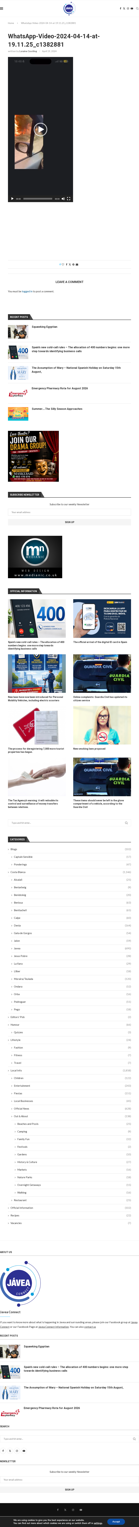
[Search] (137, 8)
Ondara (72, 986)
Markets (74, 1169)
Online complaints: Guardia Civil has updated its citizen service (100, 699)
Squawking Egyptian (44, 326)
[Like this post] (63, 264)
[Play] (12, 198)
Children (72, 1078)
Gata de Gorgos (72, 933)
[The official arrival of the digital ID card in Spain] (102, 618)
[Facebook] (120, 8)
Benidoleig (72, 894)
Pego (72, 1009)
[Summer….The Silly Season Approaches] (18, 414)
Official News (72, 1108)
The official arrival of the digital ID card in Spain (100, 642)
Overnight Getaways (74, 1184)
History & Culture (74, 1161)
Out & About (72, 1116)
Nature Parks (74, 1177)
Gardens (74, 1154)
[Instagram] (128, 8)
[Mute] (63, 198)
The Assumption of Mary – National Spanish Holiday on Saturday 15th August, (76, 369)
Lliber (72, 971)
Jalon (72, 940)
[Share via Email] (77, 264)
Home (11, 23)
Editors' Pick (71, 1017)
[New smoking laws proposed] (102, 725)
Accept (116, 1521)
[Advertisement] (69, 231)
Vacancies (71, 1223)
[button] (40, 129)
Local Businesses (72, 1100)
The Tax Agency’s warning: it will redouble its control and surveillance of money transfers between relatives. (33, 803)
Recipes (71, 1215)
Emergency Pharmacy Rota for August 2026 (60, 388)
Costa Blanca (71, 872)
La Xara (72, 963)
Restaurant (72, 1200)
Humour (71, 1024)
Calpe (72, 917)
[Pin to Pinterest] (73, 264)
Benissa (72, 902)
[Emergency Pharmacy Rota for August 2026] (18, 393)
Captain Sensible (72, 856)
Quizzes (72, 1032)
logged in (27, 291)
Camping (74, 1131)
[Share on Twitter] (70, 264)
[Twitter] (124, 8)
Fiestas (72, 1093)
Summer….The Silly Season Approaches (57, 408)
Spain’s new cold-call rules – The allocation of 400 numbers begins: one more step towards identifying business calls (36, 645)
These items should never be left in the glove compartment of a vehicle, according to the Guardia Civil (98, 803)
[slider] (37, 199)
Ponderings (72, 864)
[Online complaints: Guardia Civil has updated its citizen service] (102, 673)
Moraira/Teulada (72, 978)
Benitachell (72, 910)
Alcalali (72, 879)
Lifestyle (71, 1039)
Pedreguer (72, 1001)
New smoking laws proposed (89, 748)
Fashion (72, 1047)
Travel (72, 1062)
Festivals (74, 1146)
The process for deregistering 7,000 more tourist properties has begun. (36, 750)
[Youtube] (132, 8)
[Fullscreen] (68, 198)
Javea (72, 948)
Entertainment (72, 1085)
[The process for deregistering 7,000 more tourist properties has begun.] (37, 725)
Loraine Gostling (28, 51)
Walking (74, 1192)
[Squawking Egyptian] (18, 332)
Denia (72, 925)
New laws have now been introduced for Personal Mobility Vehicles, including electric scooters (35, 699)
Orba (72, 994)
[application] (40, 129)
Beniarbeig (72, 887)
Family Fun (74, 1139)
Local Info (71, 1070)
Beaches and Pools (74, 1123)
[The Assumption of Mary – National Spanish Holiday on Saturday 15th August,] (18, 373)
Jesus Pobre (72, 955)
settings (98, 1523)
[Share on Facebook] (66, 264)
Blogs (71, 849)
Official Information (71, 1207)
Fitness (72, 1055)
